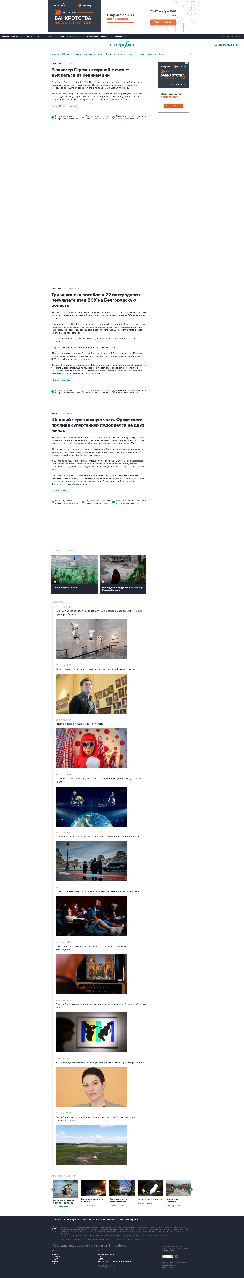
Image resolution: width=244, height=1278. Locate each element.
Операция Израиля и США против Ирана (63, 1201)
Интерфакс (122, 45)
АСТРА (55, 1264)
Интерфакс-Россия (56, 36)
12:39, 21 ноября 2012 (70, 64)
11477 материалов (88, 1205)
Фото (161, 54)
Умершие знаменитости (150, 1199)
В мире (77, 54)
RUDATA (101, 1259)
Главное (55, 54)
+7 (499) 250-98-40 (121, 1239)
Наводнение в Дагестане (173, 1200)
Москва (121, 54)
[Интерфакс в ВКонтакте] (107, 1266)
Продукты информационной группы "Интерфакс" (89, 1246)
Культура (110, 54)
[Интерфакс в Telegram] (103, 1266)
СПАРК (55, 1254)
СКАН (100, 1257)
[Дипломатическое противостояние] (122, 1196)
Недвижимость (93, 36)
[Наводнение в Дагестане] (178, 1196)
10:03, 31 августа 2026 (71, 289)
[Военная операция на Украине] (93, 1196)
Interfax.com (41, 36)
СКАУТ (55, 1259)
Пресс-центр (88, 1219)
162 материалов (173, 1205)
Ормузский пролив (60, 491)
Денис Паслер (73, 199)
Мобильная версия (10, 36)
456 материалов (145, 1203)
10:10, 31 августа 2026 (71, 140)
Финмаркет (71, 36)
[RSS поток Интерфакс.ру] (110, 1266)
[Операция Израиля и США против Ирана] (65, 1197)
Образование (106, 36)
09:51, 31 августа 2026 (68, 414)
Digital (131, 54)
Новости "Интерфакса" (106, 1254)
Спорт (100, 54)
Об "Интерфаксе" (27, 36)
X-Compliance (57, 1257)
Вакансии (100, 1219)
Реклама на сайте (115, 1219)
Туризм (81, 36)
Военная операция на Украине (92, 1200)
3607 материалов (60, 1207)
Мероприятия (120, 36)
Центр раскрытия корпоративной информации (115, 1261)
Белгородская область (62, 380)
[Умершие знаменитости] (150, 1196)
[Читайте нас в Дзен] (99, 1266)
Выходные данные (169, 1265)
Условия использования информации (175, 1263)
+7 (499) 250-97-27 (139, 1239)
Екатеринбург (58, 199)
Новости (141, 54)
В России (66, 54)
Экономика (89, 54)
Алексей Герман (59, 106)
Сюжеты (152, 54)
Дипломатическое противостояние (118, 1200)
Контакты (56, 1219)
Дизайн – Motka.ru (168, 1267)
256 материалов (116, 1205)
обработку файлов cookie (160, 1235)
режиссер (73, 106)
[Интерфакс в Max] (114, 1266)
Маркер (55, 1261)
